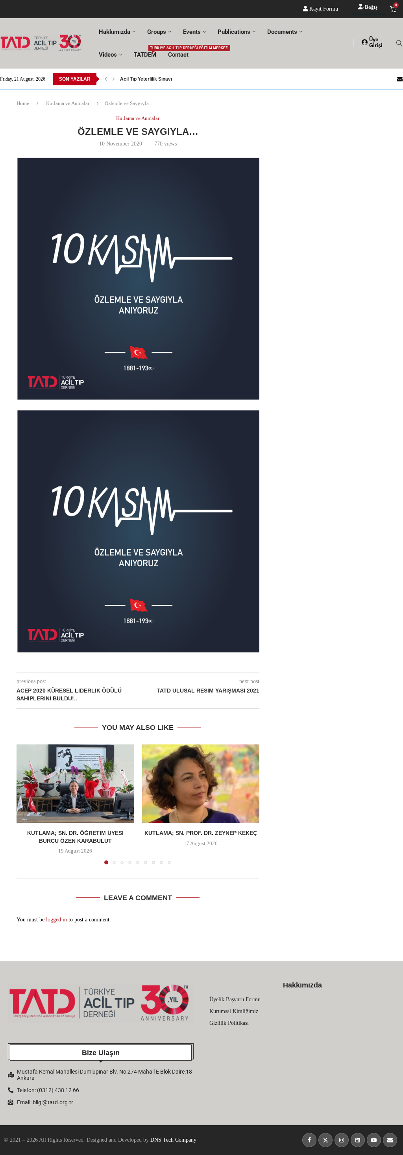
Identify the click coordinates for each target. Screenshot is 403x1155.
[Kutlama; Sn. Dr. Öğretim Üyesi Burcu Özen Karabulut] (75, 783)
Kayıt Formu (323, 9)
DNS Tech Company (173, 1140)
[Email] (400, 79)
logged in (56, 920)
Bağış (370, 7)
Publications (234, 31)
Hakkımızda (114, 31)
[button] (106, 79)
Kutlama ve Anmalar (67, 103)
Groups (156, 31)
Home (23, 103)
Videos (108, 54)
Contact (178, 54)
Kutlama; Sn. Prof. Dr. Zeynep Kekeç (200, 833)
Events (192, 31)
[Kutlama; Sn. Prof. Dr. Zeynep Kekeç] (201, 783)
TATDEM (145, 52)
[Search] (399, 43)
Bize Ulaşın (101, 1053)
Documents (282, 31)
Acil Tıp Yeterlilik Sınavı (146, 79)
